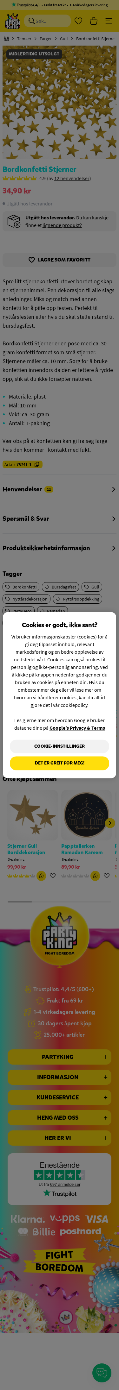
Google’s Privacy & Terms (77, 728)
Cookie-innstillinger (59, 746)
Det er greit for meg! (59, 763)
